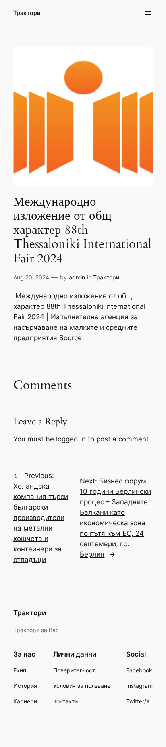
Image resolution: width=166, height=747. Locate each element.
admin (77, 277)
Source (70, 338)
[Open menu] (148, 13)
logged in (71, 439)
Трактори (26, 12)
